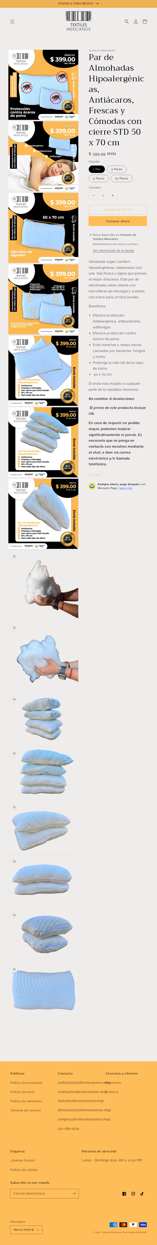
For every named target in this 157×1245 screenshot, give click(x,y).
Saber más (125, 488)
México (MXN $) (23, 1229)
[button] (12, 21)
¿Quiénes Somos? (23, 1160)
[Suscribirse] (74, 1193)
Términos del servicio (25, 1110)
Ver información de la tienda (113, 250)
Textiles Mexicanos (112, 1232)
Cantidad (94, 187)
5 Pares (98, 178)
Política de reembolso (26, 1101)
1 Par (97, 169)
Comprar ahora (118, 221)
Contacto (112, 1092)
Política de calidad (23, 1169)
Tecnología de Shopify (135, 1232)
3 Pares (116, 169)
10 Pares (121, 178)
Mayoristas (113, 1082)
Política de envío (22, 1092)
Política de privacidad (26, 1082)
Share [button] (97, 475)
